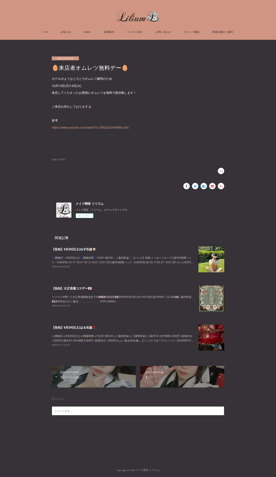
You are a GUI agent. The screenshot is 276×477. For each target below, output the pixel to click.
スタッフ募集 (191, 32)
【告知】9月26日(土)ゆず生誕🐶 (74, 249)
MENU (87, 32)
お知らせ (66, 32)
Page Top (138, 452)
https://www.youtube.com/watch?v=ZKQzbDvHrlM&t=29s (90, 127)
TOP (45, 32)
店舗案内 (109, 32)
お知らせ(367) (59, 159)
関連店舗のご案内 (222, 32)
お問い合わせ (163, 32)
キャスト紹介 (135, 32)
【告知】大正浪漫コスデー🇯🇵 (72, 288)
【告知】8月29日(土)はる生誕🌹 (74, 327)
